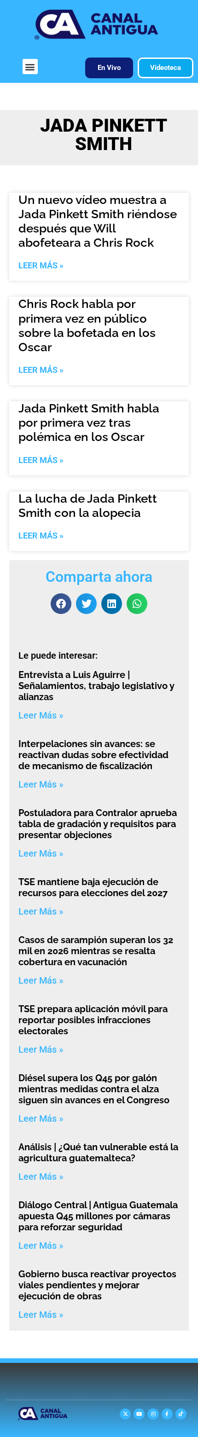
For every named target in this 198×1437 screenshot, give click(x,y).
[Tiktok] (180, 1414)
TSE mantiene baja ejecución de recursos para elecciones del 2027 (93, 887)
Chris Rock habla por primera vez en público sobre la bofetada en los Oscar (87, 325)
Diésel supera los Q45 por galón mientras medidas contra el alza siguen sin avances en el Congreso (93, 1089)
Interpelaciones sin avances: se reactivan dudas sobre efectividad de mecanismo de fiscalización (93, 754)
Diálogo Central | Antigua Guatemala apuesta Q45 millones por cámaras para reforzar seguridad (98, 1216)
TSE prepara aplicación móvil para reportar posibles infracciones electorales (93, 1020)
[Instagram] (152, 1414)
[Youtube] (139, 1414)
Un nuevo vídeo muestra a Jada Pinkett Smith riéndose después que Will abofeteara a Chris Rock (97, 221)
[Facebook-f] (167, 1414)
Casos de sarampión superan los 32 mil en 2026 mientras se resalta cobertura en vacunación (95, 951)
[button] (30, 66)
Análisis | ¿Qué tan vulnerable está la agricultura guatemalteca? (98, 1152)
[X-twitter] (125, 1414)
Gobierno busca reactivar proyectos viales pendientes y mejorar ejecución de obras (97, 1285)
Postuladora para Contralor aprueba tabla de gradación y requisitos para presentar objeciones (97, 823)
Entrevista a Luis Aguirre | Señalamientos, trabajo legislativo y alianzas (96, 685)
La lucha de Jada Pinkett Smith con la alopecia (87, 506)
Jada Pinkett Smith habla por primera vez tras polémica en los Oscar (88, 422)
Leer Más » (41, 265)
